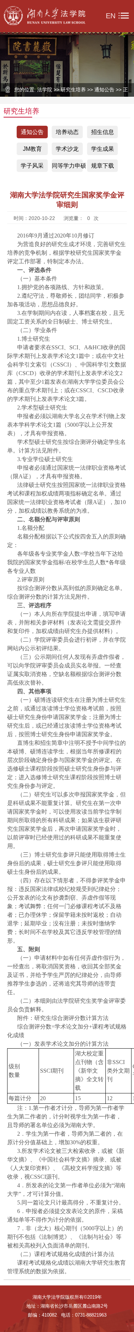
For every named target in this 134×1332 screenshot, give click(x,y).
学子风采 (32, 166)
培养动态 (67, 132)
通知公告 (32, 132)
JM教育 (32, 149)
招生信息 (102, 132)
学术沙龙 (67, 149)
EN (110, 16)
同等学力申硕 (67, 166)
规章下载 (102, 166)
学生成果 (102, 149)
